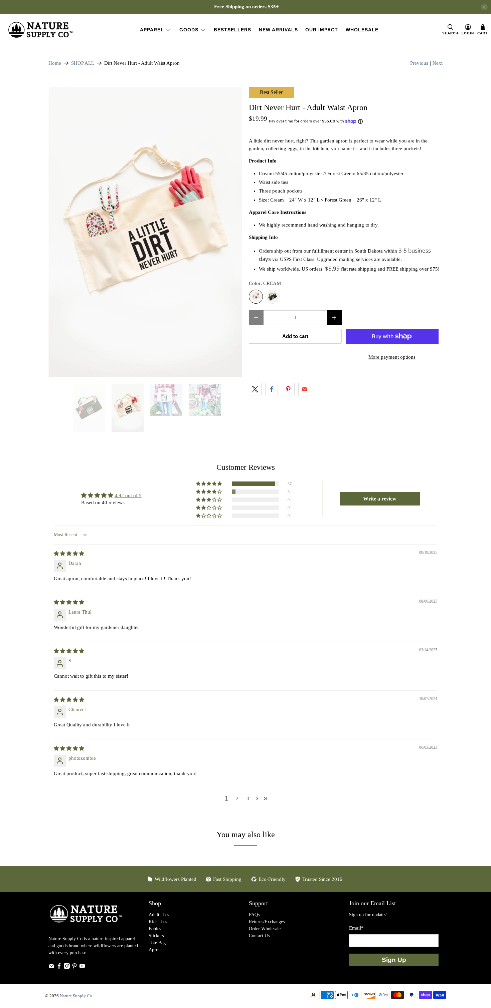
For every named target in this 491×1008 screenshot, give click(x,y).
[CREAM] (256, 297)
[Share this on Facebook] (271, 389)
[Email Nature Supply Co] (51, 967)
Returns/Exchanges (267, 921)
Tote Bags (158, 942)
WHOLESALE (362, 29)
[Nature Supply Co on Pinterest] (74, 967)
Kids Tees (158, 921)
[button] (209, 483)
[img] (69, 553)
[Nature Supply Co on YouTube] (82, 967)
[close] (484, 7)
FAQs (254, 914)
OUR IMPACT (321, 29)
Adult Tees (159, 914)
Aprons (155, 949)
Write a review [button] (379, 498)
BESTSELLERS (232, 29)
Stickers (156, 935)
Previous (419, 63)
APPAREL (152, 29)
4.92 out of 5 (128, 495)
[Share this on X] (255, 389)
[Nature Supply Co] (40, 30)
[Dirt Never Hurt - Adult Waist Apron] (145, 232)
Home (54, 63)
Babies (155, 928)
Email (356, 928)
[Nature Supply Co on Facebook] (59, 967)
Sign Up (394, 959)
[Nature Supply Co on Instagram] (67, 967)
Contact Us (259, 935)
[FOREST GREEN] (273, 297)
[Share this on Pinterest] (288, 389)
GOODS (188, 29)
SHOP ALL (82, 63)
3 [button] (248, 798)
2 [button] (237, 798)
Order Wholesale (265, 928)
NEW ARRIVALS (278, 29)
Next (438, 63)
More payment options (392, 357)
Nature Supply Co (76, 996)
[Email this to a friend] (304, 389)
